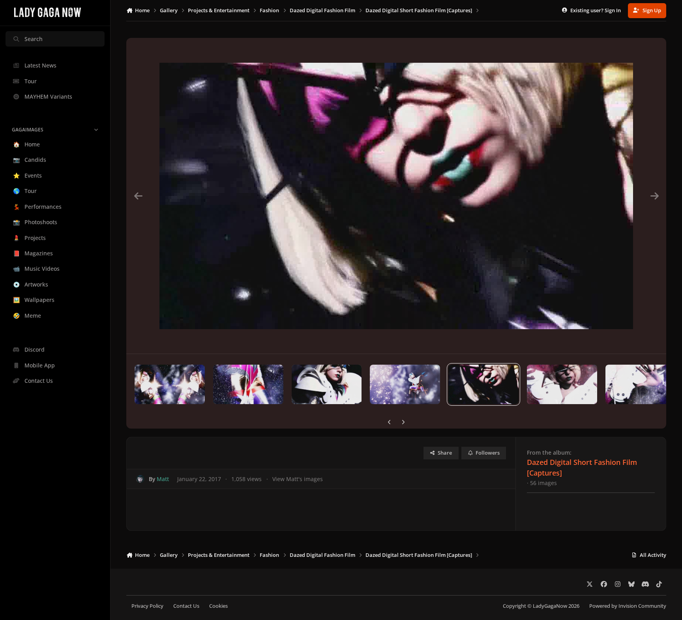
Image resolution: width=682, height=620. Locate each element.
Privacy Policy (147, 606)
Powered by (627, 606)
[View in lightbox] (396, 196)
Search (33, 39)
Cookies (218, 606)
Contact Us (186, 606)
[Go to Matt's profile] (140, 479)
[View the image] (170, 384)
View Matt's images (297, 479)
